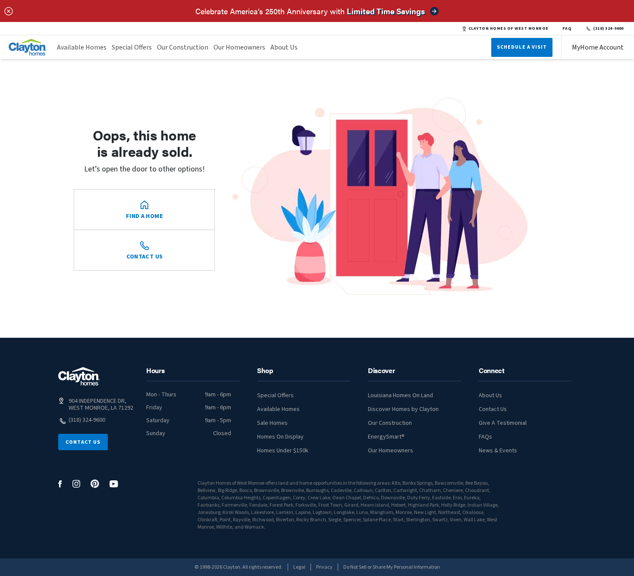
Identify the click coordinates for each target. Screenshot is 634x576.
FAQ (567, 28)
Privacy (324, 567)
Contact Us (83, 442)
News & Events (498, 450)
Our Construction (182, 47)
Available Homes (82, 47)
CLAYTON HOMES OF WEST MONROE (508, 28)
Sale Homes (272, 423)
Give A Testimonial (503, 423)
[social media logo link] (60, 484)
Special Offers (132, 47)
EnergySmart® (386, 437)
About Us (284, 47)
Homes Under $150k (282, 450)
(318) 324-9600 (608, 28)
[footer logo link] (79, 376)
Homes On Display (280, 437)
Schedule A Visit (522, 47)
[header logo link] (27, 47)
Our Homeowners (239, 47)
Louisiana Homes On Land (400, 395)
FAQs (485, 437)
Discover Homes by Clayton (403, 409)
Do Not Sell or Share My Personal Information (391, 567)
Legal (299, 567)
